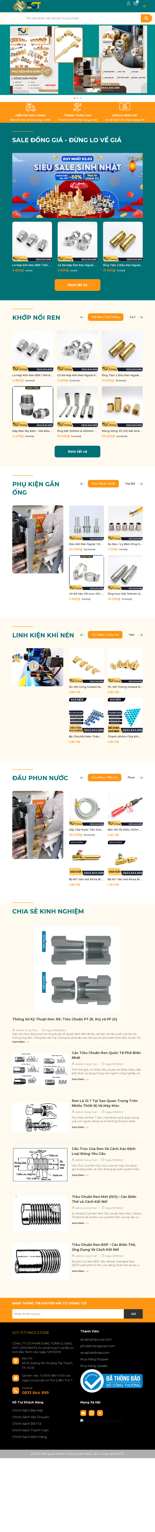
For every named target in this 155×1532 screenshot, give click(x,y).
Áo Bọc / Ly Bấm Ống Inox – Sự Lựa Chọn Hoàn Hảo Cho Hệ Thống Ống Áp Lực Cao (125, 544)
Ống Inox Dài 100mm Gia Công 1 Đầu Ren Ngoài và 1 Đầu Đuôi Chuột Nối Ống (125, 593)
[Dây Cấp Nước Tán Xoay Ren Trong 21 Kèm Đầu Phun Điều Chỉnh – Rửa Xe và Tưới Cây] (86, 808)
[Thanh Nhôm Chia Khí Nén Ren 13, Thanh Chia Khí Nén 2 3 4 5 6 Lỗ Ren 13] (125, 715)
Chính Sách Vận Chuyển (30, 1417)
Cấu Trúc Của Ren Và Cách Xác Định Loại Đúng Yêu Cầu (104, 1151)
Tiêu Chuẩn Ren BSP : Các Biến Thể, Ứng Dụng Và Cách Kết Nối (104, 1247)
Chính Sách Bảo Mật (27, 1410)
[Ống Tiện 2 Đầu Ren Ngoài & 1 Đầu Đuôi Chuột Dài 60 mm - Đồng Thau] (123, 241)
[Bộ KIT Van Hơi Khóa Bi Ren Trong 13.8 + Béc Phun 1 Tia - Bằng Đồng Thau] (86, 858)
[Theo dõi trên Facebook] (100, 1412)
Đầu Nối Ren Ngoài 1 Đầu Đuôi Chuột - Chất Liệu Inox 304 (86, 544)
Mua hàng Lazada (93, 1366)
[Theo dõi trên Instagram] (92, 1412)
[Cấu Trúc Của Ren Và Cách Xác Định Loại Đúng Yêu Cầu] (40, 1165)
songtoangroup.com (96, 1339)
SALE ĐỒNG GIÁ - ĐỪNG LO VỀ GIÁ (67, 140)
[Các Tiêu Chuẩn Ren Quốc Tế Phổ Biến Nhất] (40, 1069)
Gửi (133, 1314)
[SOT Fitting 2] (77, 63)
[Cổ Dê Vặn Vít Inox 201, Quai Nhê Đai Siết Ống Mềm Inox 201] (86, 572)
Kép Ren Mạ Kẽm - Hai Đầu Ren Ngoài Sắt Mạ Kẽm (32, 431)
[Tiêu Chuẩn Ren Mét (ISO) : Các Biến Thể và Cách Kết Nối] (40, 1213)
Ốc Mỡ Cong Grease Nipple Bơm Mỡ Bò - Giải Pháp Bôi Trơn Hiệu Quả (86, 687)
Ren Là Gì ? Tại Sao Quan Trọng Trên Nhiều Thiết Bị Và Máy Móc (105, 1103)
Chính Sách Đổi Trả (26, 1423)
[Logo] (26, 6)
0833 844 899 (35, 1392)
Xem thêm (18, 1041)
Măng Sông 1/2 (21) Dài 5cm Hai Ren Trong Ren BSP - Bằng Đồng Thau (122, 431)
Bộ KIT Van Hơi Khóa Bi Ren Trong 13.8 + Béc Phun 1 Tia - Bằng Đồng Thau (86, 879)
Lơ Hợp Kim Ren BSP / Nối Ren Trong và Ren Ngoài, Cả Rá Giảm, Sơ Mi (32, 265)
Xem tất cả (77, 285)
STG (121, 1454)
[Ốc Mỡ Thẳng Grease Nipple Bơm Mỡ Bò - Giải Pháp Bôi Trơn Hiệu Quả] (125, 665)
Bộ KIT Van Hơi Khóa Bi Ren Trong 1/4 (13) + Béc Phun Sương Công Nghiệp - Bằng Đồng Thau (125, 879)
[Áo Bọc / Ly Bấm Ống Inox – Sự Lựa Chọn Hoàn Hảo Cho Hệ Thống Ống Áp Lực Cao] (125, 522)
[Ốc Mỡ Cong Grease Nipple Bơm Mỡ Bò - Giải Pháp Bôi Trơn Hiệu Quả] (86, 665)
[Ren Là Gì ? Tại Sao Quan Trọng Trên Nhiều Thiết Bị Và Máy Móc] (40, 1117)
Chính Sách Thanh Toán (30, 1430)
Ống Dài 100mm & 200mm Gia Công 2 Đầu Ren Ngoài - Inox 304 (77, 431)
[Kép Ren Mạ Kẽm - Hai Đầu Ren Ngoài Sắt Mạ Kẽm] (32, 406)
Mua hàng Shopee (94, 1359)
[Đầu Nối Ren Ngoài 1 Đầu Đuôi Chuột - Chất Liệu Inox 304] (86, 522)
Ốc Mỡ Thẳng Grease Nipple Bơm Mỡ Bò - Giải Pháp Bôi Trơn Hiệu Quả (125, 687)
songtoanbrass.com (94, 1352)
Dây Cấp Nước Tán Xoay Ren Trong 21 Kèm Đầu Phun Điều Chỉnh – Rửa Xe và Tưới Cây (86, 829)
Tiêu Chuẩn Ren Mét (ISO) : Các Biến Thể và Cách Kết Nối (104, 1199)
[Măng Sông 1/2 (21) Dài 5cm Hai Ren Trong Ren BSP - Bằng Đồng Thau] (122, 406)
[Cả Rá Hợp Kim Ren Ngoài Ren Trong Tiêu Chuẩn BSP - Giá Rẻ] (77, 241)
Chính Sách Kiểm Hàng (29, 1437)
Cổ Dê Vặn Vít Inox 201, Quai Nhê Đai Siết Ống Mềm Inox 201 (86, 593)
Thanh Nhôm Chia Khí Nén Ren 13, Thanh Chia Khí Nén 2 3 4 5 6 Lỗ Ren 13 (125, 736)
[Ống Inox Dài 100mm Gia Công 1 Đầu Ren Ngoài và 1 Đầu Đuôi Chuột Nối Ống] (125, 572)
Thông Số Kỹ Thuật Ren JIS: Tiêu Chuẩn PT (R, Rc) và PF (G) (64, 1019)
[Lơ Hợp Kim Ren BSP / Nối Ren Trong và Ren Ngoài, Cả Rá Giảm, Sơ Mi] (32, 241)
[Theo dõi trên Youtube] (83, 1412)
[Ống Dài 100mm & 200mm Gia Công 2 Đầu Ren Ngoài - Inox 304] (77, 406)
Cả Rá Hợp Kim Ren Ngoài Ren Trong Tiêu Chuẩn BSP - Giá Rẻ (77, 265)
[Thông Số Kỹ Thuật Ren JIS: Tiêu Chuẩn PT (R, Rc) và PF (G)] (77, 969)
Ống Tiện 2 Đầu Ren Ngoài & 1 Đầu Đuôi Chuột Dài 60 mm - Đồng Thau (123, 265)
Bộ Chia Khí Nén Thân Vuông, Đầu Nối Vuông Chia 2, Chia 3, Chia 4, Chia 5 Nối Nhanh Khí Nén (86, 736)
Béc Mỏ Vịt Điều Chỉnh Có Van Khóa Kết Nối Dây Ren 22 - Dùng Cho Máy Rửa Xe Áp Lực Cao (125, 829)
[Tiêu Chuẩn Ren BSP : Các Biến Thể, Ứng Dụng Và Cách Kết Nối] (40, 1261)
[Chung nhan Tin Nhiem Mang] (101, 1420)
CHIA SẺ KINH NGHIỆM (48, 911)
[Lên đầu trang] (148, 1525)
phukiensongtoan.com (97, 1346)
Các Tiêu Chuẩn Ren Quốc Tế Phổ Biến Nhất (106, 1055)
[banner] (77, 185)
